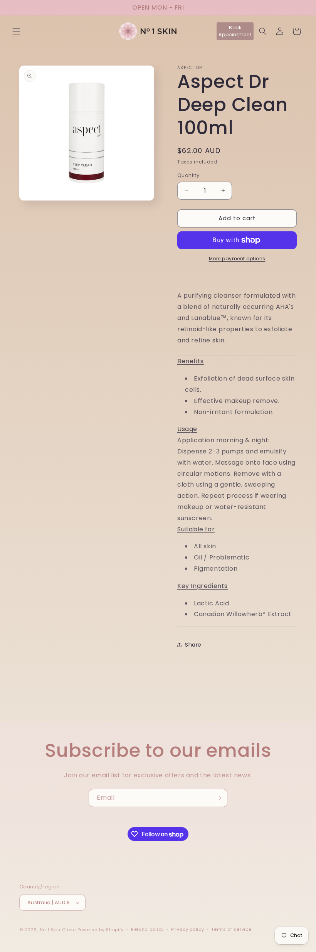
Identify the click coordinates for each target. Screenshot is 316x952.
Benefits (190, 361)
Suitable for (196, 529)
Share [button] (193, 645)
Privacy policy (187, 929)
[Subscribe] (218, 798)
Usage (187, 429)
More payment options (237, 258)
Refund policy (147, 929)
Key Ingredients (202, 585)
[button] (16, 31)
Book (235, 31)
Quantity (188, 175)
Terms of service (231, 929)
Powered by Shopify (100, 930)
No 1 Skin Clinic (58, 930)
